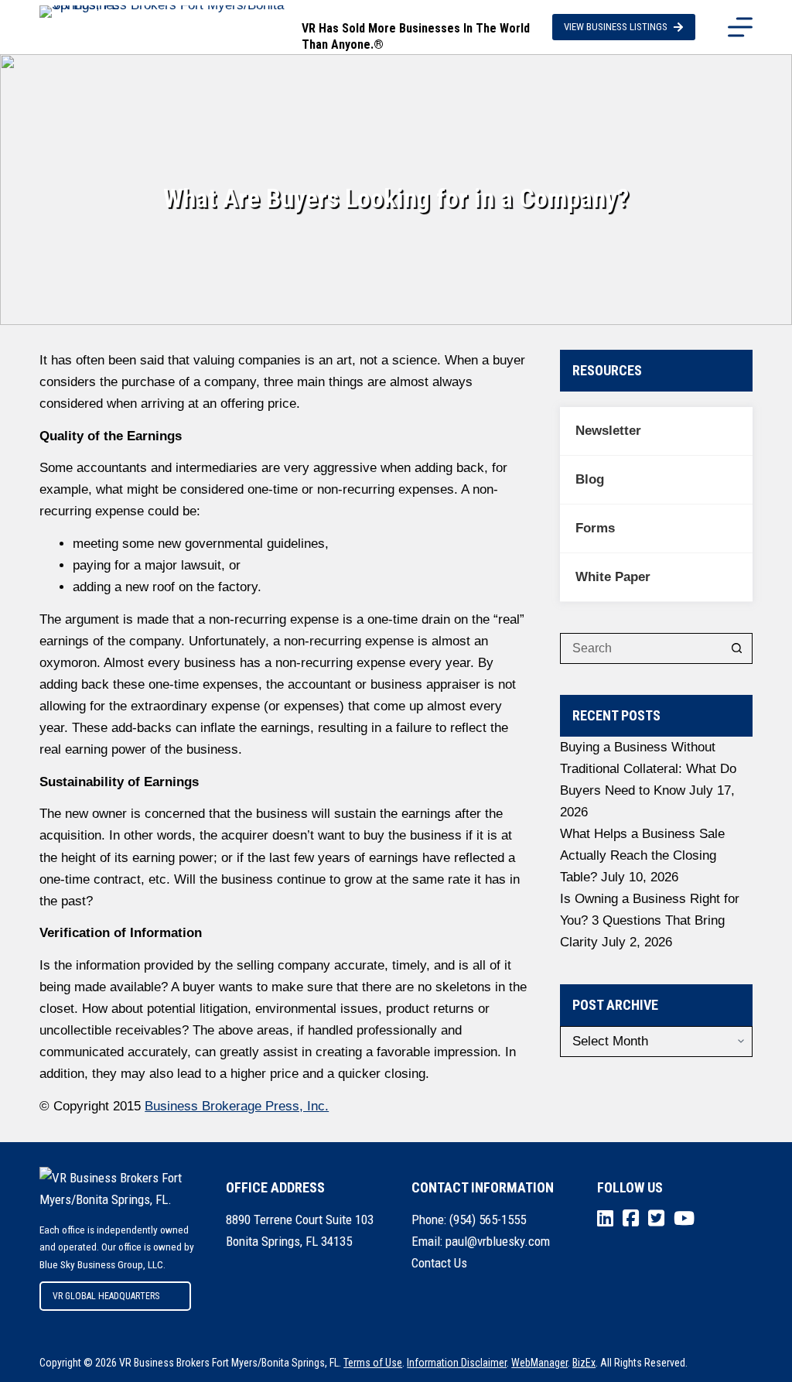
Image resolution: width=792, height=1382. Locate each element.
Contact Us (439, 1263)
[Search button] (737, 648)
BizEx (584, 1362)
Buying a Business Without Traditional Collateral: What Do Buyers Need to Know (648, 769)
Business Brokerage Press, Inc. (237, 1106)
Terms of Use (372, 1362)
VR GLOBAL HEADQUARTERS (106, 1296)
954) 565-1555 (489, 1219)
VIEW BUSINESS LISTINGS (615, 26)
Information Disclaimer (457, 1362)
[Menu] (740, 27)
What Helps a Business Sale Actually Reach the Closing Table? (642, 855)
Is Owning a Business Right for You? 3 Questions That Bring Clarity (649, 920)
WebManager (539, 1362)
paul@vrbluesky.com (498, 1241)
